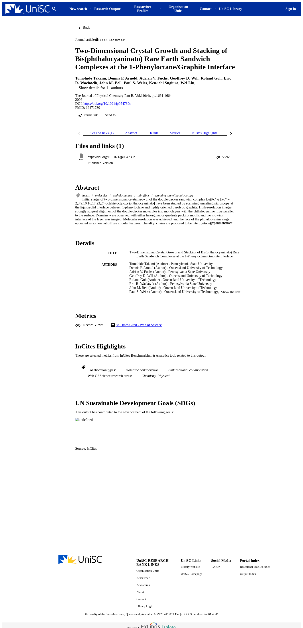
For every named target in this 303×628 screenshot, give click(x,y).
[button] (222, 157)
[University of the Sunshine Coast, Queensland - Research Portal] (27, 9)
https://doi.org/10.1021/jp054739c (107, 103)
